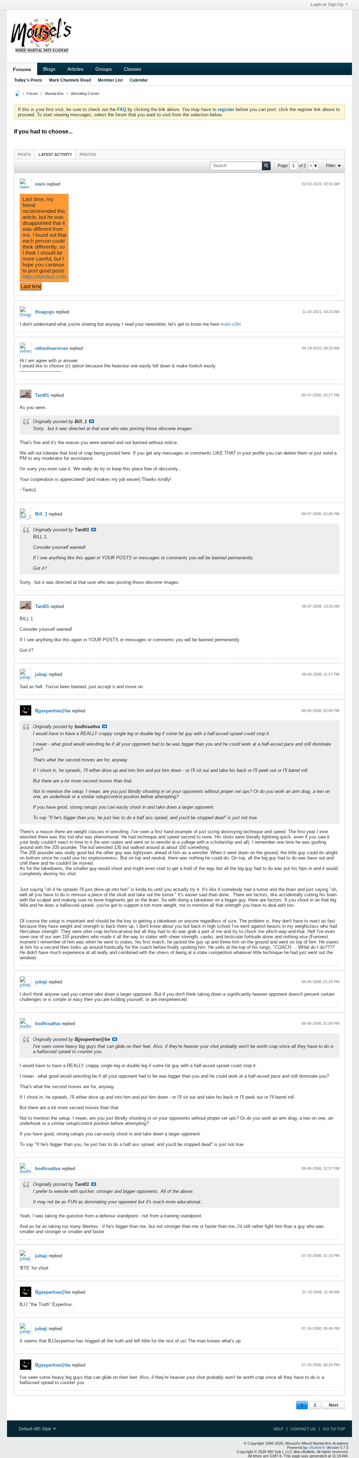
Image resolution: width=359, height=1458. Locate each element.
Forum (32, 93)
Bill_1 (41, 514)
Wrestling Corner (85, 93)
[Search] (266, 165)
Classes (132, 69)
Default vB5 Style (35, 1428)
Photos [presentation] (88, 154)
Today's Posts (28, 80)
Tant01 (42, 395)
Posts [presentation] (24, 154)
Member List (110, 80)
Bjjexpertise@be (52, 710)
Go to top (334, 1429)
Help (278, 1429)
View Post (91, 421)
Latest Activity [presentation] (55, 154)
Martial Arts (54, 93)
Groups (103, 69)
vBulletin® (317, 1447)
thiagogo (44, 312)
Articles (75, 69)
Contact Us (303, 1429)
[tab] (24, 154)
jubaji (41, 674)
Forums (22, 69)
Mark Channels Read (70, 80)
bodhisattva (47, 1023)
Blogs (49, 69)
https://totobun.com (44, 276)
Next (333, 1405)
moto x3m (231, 324)
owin (40, 184)
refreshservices (51, 348)
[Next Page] (315, 166)
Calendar (139, 80)
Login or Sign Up (327, 4)
